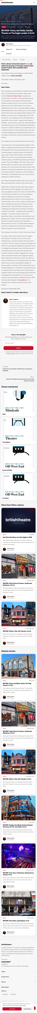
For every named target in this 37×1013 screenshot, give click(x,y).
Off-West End (6, 448)
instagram (5, 994)
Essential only (27, 1009)
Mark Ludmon (13, 299)
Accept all (12, 1009)
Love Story (5, 498)
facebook (13, 994)
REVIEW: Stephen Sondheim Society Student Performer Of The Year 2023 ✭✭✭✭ (18, 826)
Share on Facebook (21, 49)
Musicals (5, 392)
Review (19, 21)
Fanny (27, 64)
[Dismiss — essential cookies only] (32, 1003)
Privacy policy (11, 353)
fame (16, 162)
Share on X (9, 49)
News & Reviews (11, 21)
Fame (4, 414)
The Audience (6, 442)
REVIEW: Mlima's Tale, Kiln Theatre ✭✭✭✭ (17, 631)
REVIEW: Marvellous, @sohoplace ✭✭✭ (16, 921)
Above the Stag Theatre (14, 96)
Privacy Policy (22, 1005)
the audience (22, 280)
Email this (9, 53)
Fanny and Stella (7, 470)
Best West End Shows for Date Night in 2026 (17, 537)
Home (3, 21)
